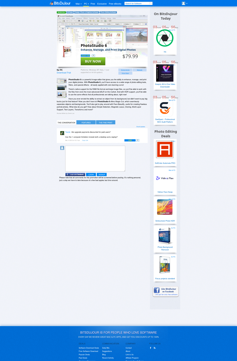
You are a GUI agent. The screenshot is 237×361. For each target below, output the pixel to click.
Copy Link (85, 140)
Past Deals (83, 358)
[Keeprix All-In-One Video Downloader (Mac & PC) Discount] (165, 72)
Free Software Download (88, 351)
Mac (78, 3)
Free (93, 3)
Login (91, 174)
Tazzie (67, 132)
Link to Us (129, 354)
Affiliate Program (132, 358)
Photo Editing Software (108, 12)
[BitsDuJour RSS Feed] (155, 348)
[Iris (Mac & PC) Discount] (165, 37)
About (128, 351)
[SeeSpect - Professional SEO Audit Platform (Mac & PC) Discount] (165, 107)
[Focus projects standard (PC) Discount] (165, 264)
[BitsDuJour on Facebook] (151, 348)
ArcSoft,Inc (61, 12)
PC (85, 3)
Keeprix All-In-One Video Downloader (165, 85)
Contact (129, 348)
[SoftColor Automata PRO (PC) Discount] (165, 148)
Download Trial (64, 72)
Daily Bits (105, 348)
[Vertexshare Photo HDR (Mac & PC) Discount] (165, 206)
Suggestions (107, 351)
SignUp (102, 174)
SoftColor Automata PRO (165, 163)
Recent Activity (108, 358)
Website (139, 70)
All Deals (70, 12)
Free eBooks (115, 3)
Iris (165, 51)
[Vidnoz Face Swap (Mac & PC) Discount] (165, 177)
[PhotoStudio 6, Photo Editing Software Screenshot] (62, 94)
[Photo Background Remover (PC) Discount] (165, 235)
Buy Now (93, 61)
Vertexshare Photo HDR (165, 220)
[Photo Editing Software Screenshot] (62, 87)
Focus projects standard (165, 278)
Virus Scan (125, 73)
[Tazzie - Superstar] (63, 134)
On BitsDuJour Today (166, 16)
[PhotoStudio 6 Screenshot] (62, 80)
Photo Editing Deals (165, 133)
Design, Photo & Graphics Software (86, 12)
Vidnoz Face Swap (165, 192)
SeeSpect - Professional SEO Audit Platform (165, 120)
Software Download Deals (89, 348)
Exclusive (102, 3)
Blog (104, 354)
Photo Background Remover (165, 248)
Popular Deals (84, 354)
